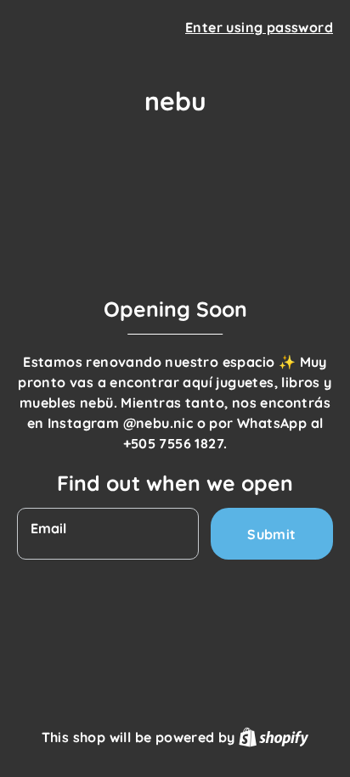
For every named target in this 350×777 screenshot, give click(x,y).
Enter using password (259, 27)
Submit (271, 534)
